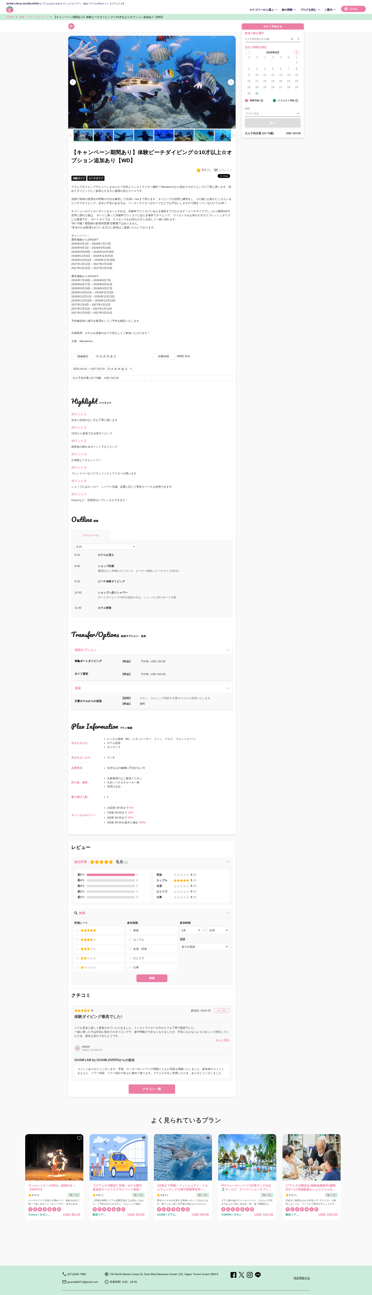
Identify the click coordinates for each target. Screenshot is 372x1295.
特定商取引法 (302, 1278)
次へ (272, 123)
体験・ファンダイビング (34, 17)
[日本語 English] (353, 9)
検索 (152, 978)
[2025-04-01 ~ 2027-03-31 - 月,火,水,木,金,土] (102, 369)
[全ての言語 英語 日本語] (204, 947)
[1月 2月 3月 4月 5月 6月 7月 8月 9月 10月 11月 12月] (191, 930)
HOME (10, 17)
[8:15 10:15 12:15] (106, 547)
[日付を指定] (273, 113)
